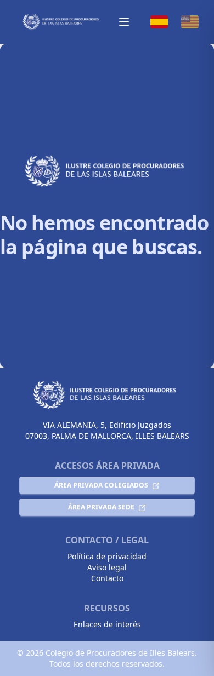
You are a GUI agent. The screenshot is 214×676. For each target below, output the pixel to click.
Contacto (107, 578)
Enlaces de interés (107, 624)
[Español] (159, 22)
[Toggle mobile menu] (124, 22)
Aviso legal (107, 567)
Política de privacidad (107, 556)
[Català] (190, 22)
